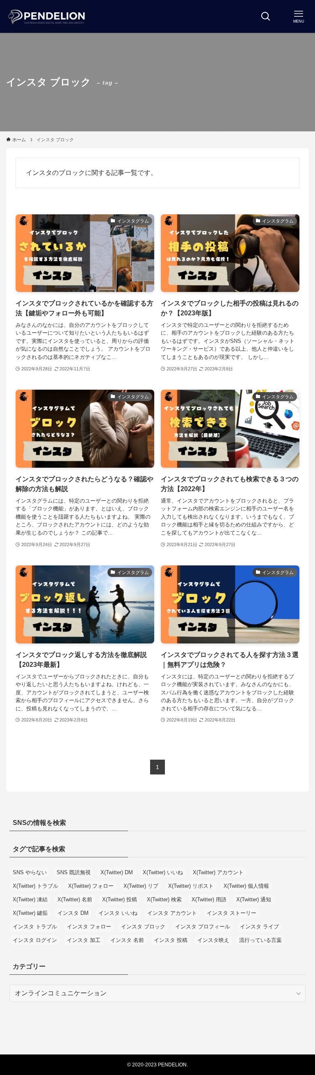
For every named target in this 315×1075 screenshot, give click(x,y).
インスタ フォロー (89, 926)
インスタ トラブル (35, 926)
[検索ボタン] (265, 16)
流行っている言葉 (260, 940)
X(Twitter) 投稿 (119, 899)
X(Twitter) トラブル (35, 886)
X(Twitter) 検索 (164, 899)
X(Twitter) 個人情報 (246, 886)
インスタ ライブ (259, 926)
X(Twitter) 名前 (74, 899)
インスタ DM (73, 913)
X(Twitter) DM (116, 872)
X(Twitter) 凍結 (30, 899)
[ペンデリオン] (47, 16)
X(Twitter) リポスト (191, 886)
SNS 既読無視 (74, 872)
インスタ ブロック (143, 926)
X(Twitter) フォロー (91, 886)
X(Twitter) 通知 (253, 899)
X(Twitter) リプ (140, 886)
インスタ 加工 (83, 940)
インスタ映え (213, 940)
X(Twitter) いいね (163, 872)
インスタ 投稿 (170, 940)
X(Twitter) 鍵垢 (30, 913)
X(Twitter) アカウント (218, 872)
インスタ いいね (117, 913)
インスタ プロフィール (202, 926)
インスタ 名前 (127, 940)
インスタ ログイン (35, 940)
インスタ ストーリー (231, 913)
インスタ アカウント (172, 913)
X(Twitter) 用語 (209, 899)
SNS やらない (30, 872)
